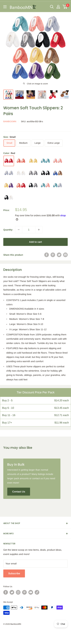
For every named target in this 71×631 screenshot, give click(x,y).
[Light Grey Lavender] (8, 173)
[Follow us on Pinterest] (24, 592)
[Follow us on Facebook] (5, 592)
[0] (65, 7)
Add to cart (35, 241)
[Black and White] (8, 197)
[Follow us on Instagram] (18, 592)
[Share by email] (65, 254)
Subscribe (14, 573)
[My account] (58, 7)
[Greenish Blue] (45, 161)
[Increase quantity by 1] (38, 229)
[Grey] (33, 173)
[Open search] (52, 7)
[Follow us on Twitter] (12, 592)
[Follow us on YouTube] (30, 592)
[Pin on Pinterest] (53, 254)
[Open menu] (5, 6)
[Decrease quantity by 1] (18, 229)
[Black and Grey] (33, 185)
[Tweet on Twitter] (59, 254)
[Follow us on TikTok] (37, 592)
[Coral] (21, 161)
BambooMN (9, 121)
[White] (21, 173)
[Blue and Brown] (57, 173)
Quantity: (8, 229)
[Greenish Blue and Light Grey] (57, 185)
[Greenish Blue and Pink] (45, 185)
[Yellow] (33, 161)
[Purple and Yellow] (8, 185)
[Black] (45, 173)
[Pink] (57, 161)
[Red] (8, 161)
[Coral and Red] (21, 185)
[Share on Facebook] (46, 254)
